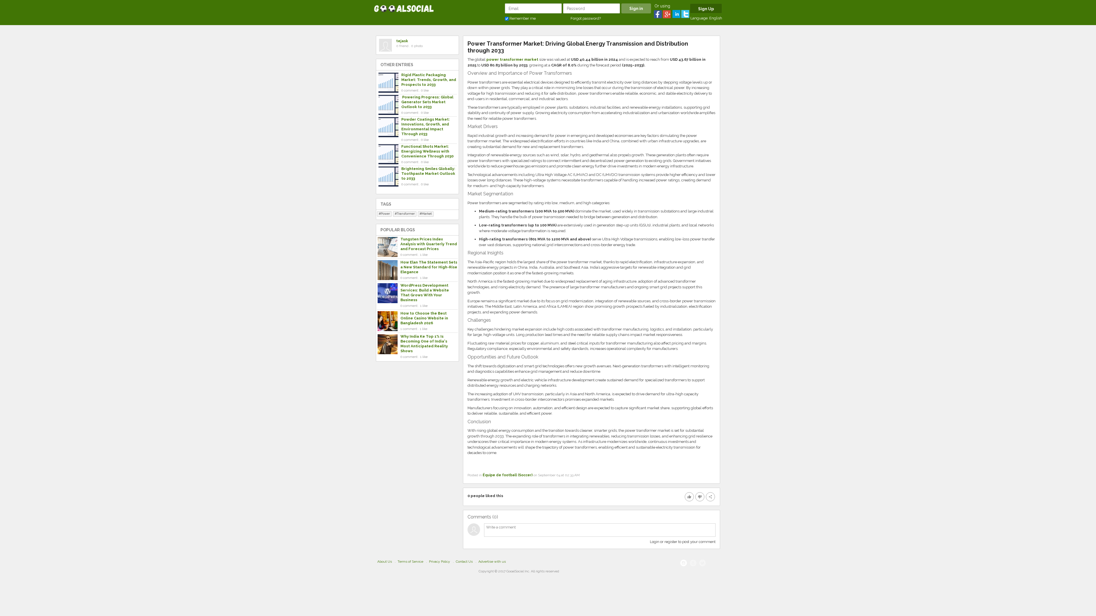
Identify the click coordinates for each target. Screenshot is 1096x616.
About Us (384, 562)
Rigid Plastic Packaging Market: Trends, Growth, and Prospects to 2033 (428, 80)
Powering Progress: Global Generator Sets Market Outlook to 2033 (427, 102)
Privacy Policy (439, 562)
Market (427, 214)
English (715, 18)
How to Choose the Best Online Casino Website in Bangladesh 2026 (424, 318)
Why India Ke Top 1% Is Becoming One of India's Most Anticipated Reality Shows (424, 343)
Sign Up (706, 9)
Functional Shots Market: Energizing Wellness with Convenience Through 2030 (427, 151)
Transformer (406, 214)
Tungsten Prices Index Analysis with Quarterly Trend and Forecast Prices (428, 244)
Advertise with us (492, 562)
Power (385, 214)
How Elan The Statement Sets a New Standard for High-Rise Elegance (428, 267)
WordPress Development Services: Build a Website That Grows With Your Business (424, 292)
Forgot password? (586, 18)
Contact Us (464, 562)
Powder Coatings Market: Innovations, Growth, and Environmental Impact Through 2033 (425, 126)
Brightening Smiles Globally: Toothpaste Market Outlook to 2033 (428, 174)
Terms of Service (410, 562)
